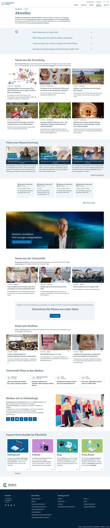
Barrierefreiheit (96, 526)
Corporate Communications (89, 504)
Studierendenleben (31, 19)
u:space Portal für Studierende (38, 504)
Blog (20, 331)
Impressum (102, 526)
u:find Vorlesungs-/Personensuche (39, 506)
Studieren (60, 498)
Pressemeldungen (64, 19)
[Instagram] (5, 505)
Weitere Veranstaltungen (89, 202)
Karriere (85, 501)
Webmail (33, 501)
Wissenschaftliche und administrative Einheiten (41, 514)
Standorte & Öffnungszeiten (89, 506)
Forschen (86, 498)
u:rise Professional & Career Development (40, 517)
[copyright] (36, 83)
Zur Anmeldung (55, 315)
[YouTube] (11, 505)
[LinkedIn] (8, 505)
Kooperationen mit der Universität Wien (66, 506)
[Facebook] (14, 505)
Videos (38, 19)
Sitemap (80, 526)
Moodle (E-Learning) (36, 498)
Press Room (60, 504)
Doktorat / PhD (61, 501)
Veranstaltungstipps (48, 19)
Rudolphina (52, 65)
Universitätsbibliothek (36, 512)
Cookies (107, 526)
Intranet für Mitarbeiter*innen (38, 509)
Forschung (66, 17)
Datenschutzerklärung (87, 526)
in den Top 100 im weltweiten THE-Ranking (38, 23)
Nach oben (17, 473)
